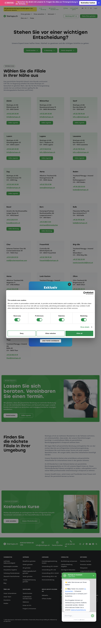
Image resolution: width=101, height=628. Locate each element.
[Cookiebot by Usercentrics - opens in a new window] (84, 293)
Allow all (79, 333)
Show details (84, 327)
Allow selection (50, 333)
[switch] (39, 319)
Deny (21, 333)
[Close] (69, 284)
